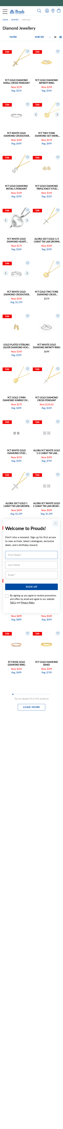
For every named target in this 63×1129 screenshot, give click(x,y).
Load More (31, 707)
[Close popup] (55, 523)
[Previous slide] (36, 114)
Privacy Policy (28, 603)
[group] (31, 3)
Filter (13, 37)
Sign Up (31, 587)
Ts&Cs (13, 603)
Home (5, 20)
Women (14, 20)
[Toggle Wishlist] (27, 51)
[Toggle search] (39, 10)
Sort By (39, 37)
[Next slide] (57, 114)
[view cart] (58, 11)
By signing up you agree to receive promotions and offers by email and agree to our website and (33, 599)
